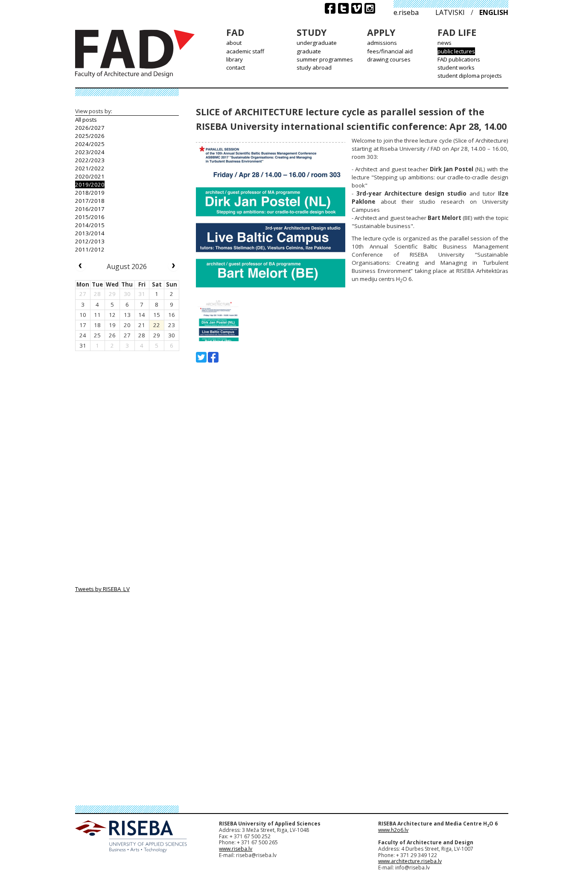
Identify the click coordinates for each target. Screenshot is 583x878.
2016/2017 (90, 209)
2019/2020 (90, 184)
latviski (450, 12)
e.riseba (406, 12)
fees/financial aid (390, 51)
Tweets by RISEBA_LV (102, 589)
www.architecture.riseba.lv (410, 861)
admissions (382, 43)
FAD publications (458, 59)
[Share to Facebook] (213, 357)
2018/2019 (90, 192)
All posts (86, 119)
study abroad (314, 67)
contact (235, 67)
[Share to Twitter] (201, 357)
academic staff (245, 51)
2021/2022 (90, 168)
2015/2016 (90, 217)
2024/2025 (90, 144)
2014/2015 (90, 225)
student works (456, 67)
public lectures (456, 51)
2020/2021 (90, 176)
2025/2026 (90, 136)
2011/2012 (90, 249)
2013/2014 (90, 233)
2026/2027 (90, 128)
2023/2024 (90, 152)
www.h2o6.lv (393, 830)
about (234, 43)
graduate (309, 51)
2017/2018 (90, 201)
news (444, 43)
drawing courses (389, 59)
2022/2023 (90, 160)
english (493, 12)
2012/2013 (90, 241)
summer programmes (325, 59)
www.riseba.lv (235, 848)
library (234, 59)
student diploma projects (469, 75)
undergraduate (317, 43)
